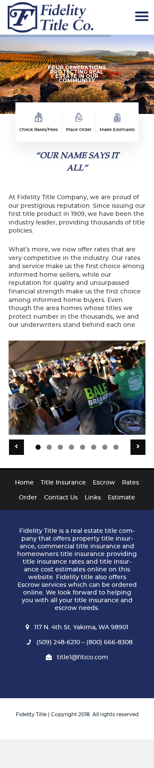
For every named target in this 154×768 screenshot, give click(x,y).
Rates (130, 483)
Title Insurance (63, 483)
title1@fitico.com (82, 657)
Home (24, 483)
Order (28, 498)
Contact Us (61, 498)
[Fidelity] (50, 17)
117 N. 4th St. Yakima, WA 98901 (81, 628)
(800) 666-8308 (109, 642)
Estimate (121, 498)
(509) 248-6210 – (60, 642)
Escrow (104, 483)
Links (93, 498)
